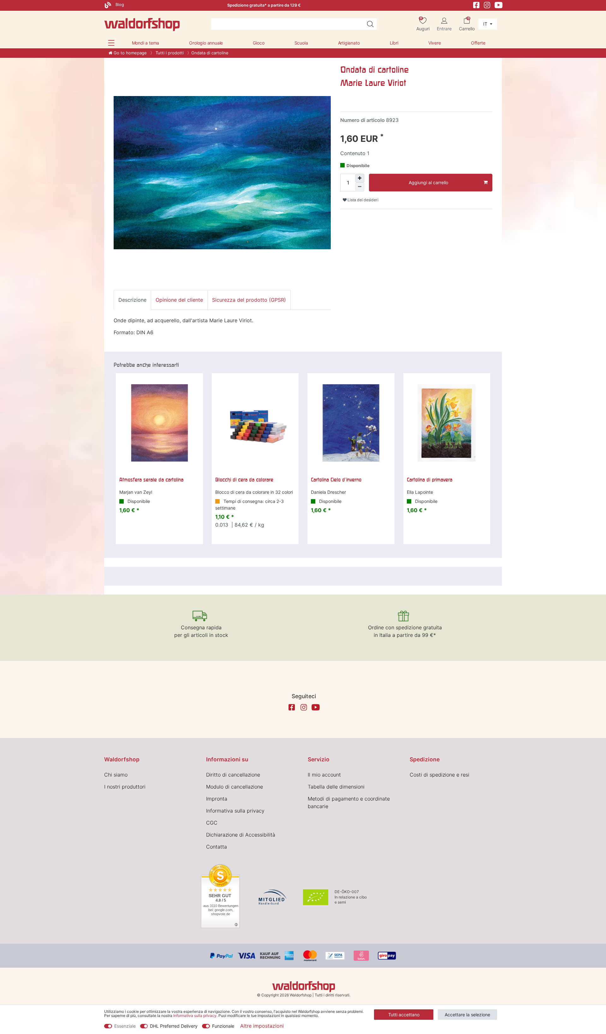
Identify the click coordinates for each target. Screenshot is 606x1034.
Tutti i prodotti (169, 52)
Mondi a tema (145, 42)
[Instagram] (487, 4)
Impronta (216, 798)
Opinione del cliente (179, 300)
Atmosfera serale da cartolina (151, 479)
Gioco (258, 42)
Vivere (434, 42)
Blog (119, 4)
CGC (211, 822)
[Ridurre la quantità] (359, 187)
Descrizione (132, 300)
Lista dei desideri (362, 199)
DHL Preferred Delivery (174, 1026)
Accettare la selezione (467, 1014)
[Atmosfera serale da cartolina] (159, 423)
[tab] (132, 300)
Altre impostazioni (262, 1026)
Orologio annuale (206, 42)
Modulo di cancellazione (234, 786)
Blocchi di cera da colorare (244, 479)
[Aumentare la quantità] (359, 178)
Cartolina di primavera (429, 479)
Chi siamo (116, 774)
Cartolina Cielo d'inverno (336, 479)
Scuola (301, 42)
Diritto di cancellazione (233, 774)
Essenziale (125, 1026)
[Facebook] (476, 4)
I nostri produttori (125, 786)
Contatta (216, 847)
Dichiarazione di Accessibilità (240, 834)
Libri (394, 42)
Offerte (478, 42)
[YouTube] (499, 4)
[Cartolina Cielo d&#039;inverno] (351, 423)
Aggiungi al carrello (428, 182)
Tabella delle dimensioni (336, 786)
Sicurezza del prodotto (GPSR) (249, 300)
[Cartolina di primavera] (447, 423)
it (486, 24)
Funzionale (223, 1026)
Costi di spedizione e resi (439, 774)
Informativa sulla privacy (235, 810)
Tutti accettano (403, 1014)
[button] (111, 42)
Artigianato (349, 42)
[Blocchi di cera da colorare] (255, 423)
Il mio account (324, 774)
